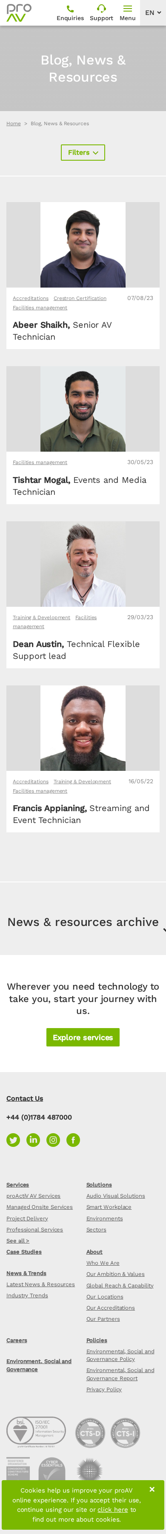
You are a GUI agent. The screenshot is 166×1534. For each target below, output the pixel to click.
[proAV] (18, 13)
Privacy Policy (104, 1389)
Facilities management (40, 308)
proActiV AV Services (33, 1196)
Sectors (96, 1229)
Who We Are (103, 1263)
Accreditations (31, 298)
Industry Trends (27, 1295)
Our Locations (104, 1296)
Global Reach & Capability (120, 1285)
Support (101, 18)
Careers (16, 1340)
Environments (104, 1218)
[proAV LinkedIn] (36, 1139)
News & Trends (26, 1273)
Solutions (99, 1184)
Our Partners (103, 1319)
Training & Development (41, 617)
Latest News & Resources (40, 1284)
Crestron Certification (80, 298)
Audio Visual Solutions (115, 1196)
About (94, 1252)
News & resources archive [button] (82, 922)
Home (13, 123)
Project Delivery (27, 1218)
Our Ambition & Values (115, 1274)
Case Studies (24, 1252)
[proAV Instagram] (56, 1139)
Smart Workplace (109, 1207)
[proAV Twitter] (16, 1139)
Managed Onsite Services (39, 1207)
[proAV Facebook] (75, 1139)
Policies (96, 1340)
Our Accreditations (110, 1308)
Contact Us (24, 1098)
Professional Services (34, 1229)
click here (112, 1509)
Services (17, 1184)
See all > (17, 1240)
